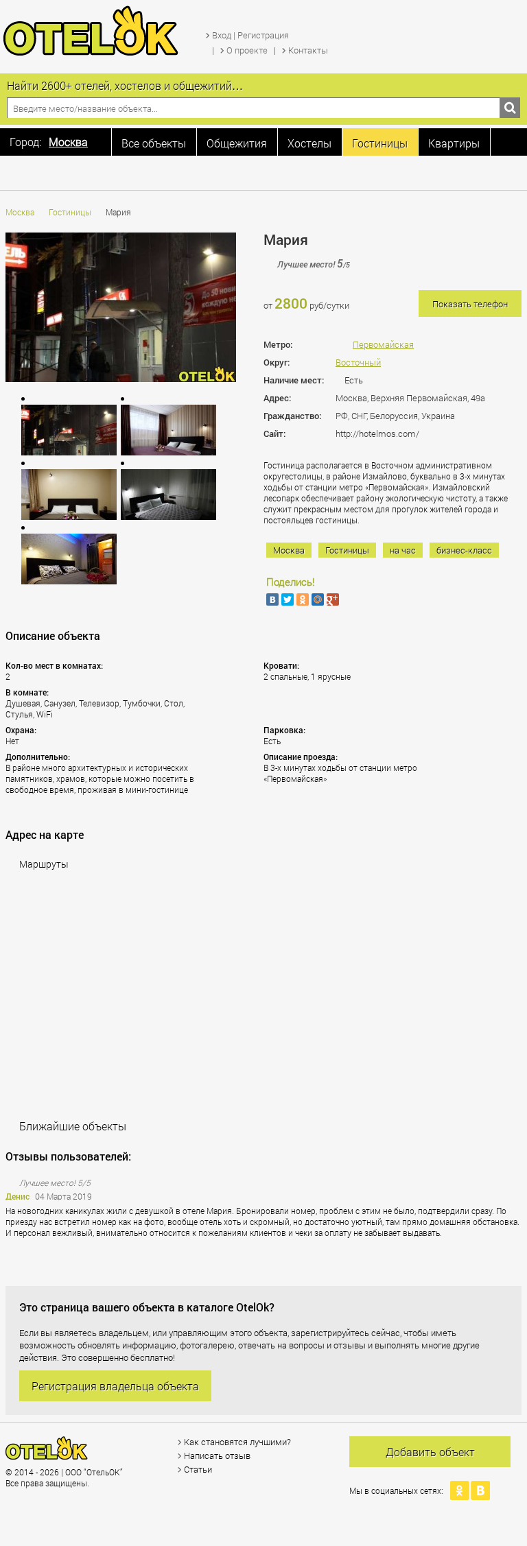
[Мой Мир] (318, 599)
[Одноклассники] (302, 599)
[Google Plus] (333, 599)
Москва (19, 211)
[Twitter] (287, 599)
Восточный (358, 362)
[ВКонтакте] (272, 599)
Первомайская (383, 344)
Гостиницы (70, 211)
